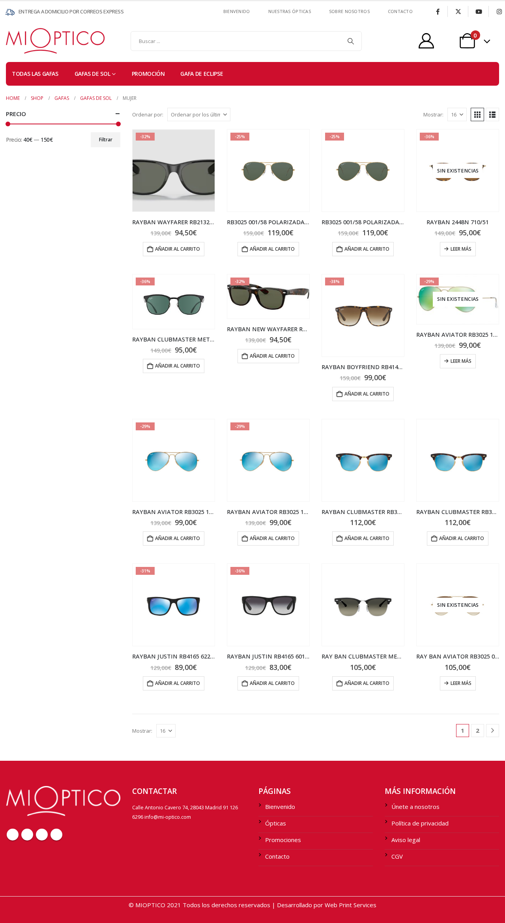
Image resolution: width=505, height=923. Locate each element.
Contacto (277, 856)
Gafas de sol (92, 73)
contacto (400, 11)
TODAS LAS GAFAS (35, 73)
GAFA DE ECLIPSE (201, 73)
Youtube (42, 834)
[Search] (351, 41)
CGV (397, 856)
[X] (458, 11)
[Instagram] (499, 11)
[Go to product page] (363, 460)
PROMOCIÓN (148, 73)
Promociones (283, 840)
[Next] (492, 730)
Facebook (13, 834)
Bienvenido (236, 11)
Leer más (461, 249)
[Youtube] (479, 11)
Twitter (27, 834)
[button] (477, 114)
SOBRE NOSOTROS (349, 11)
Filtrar (105, 139)
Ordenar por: (147, 114)
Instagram (56, 834)
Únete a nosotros (415, 806)
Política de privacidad (420, 823)
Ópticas (275, 823)
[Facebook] (437, 11)
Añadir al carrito (177, 249)
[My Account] (426, 41)
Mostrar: (433, 114)
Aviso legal (405, 840)
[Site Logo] (21, 41)
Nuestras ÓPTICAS (289, 11)
